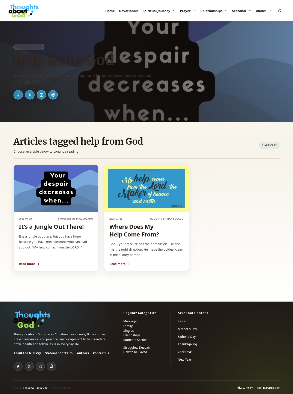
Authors (83, 353)
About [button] (261, 11)
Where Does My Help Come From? (134, 230)
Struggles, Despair (136, 347)
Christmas (185, 352)
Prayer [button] (185, 11)
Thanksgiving (187, 344)
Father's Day (187, 337)
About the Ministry (27, 353)
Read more (29, 264)
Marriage (130, 321)
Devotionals (128, 11)
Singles (128, 331)
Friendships (131, 335)
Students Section (135, 340)
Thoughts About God (35, 388)
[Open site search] (279, 10)
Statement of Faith (59, 353)
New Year (184, 359)
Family (128, 326)
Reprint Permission (268, 388)
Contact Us (101, 353)
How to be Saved (135, 352)
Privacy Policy (245, 388)
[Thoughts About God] (24, 10)
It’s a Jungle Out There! (51, 226)
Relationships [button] (211, 11)
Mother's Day (187, 329)
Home (110, 11)
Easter (182, 321)
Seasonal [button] (239, 11)
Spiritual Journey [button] (156, 11)
